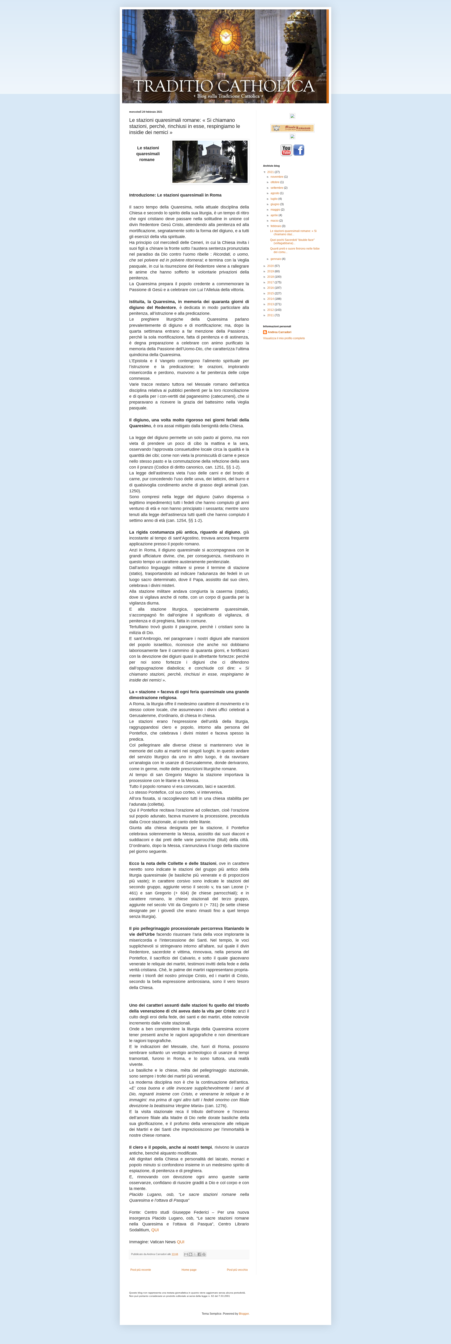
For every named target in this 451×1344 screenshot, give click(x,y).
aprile (275, 215)
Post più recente (140, 1269)
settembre (277, 187)
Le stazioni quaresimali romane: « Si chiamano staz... (293, 232)
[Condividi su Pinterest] (204, 1254)
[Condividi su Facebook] (199, 1254)
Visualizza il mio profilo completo (284, 338)
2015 (271, 293)
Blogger (244, 1313)
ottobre (275, 182)
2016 (271, 287)
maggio (276, 209)
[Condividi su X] (195, 1254)
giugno (275, 204)
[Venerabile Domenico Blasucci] (292, 117)
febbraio (276, 226)
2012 (271, 310)
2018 (271, 276)
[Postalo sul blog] (190, 1254)
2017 (271, 282)
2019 (271, 271)
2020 (271, 266)
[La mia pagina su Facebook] (299, 155)
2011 (271, 315)
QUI (155, 1230)
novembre (277, 176)
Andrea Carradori (279, 332)
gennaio (276, 259)
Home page (189, 1269)
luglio (274, 198)
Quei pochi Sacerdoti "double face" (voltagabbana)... (292, 241)
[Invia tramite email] (186, 1254)
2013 (271, 304)
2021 (271, 172)
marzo (275, 220)
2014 (271, 298)
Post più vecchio (237, 1269)
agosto (275, 193)
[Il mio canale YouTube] (286, 155)
